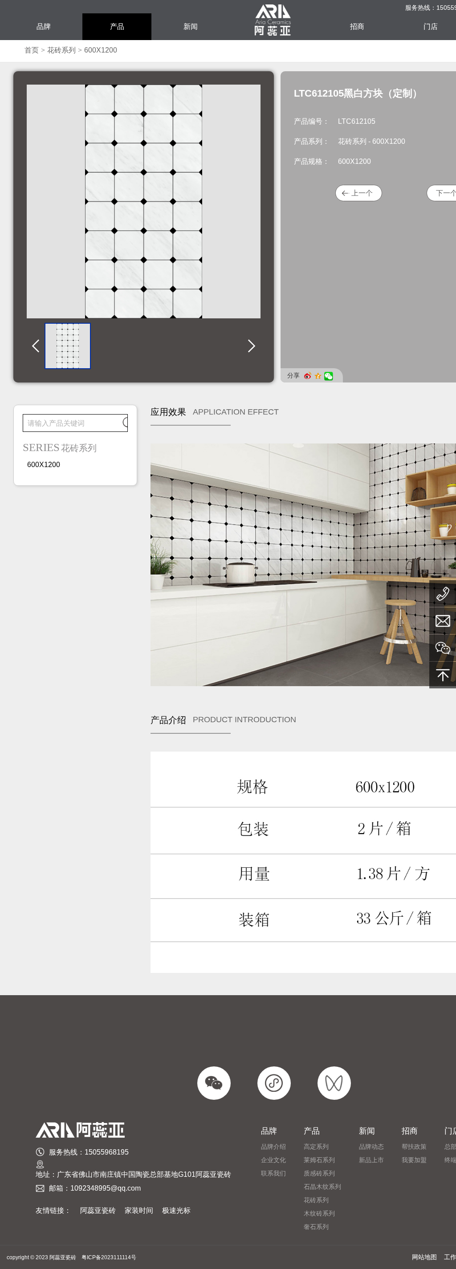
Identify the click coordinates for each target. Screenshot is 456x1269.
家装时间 (139, 1210)
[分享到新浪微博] (309, 375)
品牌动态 (371, 1146)
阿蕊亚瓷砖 (98, 1210)
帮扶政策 (414, 1146)
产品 (117, 26)
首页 (31, 50)
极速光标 (176, 1210)
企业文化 (273, 1159)
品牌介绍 (273, 1146)
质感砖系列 (319, 1173)
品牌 (44, 26)
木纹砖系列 (319, 1213)
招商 (357, 26)
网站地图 (424, 1257)
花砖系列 (61, 50)
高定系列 (316, 1146)
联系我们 (273, 1173)
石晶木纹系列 (322, 1186)
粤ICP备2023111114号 (108, 1257)
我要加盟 (414, 1159)
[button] (36, 346)
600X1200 (100, 50)
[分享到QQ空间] (319, 376)
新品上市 (371, 1159)
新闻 (190, 26)
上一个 (362, 193)
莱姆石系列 (319, 1159)
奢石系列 (316, 1226)
